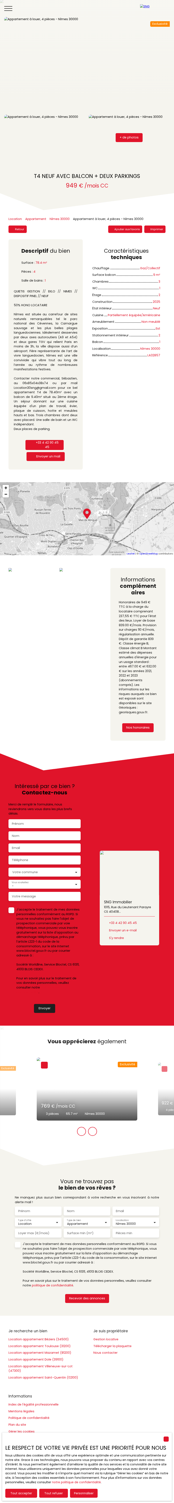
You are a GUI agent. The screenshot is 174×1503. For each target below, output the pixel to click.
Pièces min (124, 1233)
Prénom (18, 824)
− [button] (5, 494)
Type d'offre (24, 1220)
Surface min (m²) (80, 1233)
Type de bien (74, 1220)
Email (16, 848)
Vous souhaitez (20, 882)
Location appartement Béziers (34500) (38, 1339)
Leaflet (131, 553)
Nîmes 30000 (60, 219)
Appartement (35, 219)
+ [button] (5, 488)
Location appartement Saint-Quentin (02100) (43, 1377)
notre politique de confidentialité (76, 1482)
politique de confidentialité (37, 989)
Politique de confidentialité (28, 1418)
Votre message (24, 896)
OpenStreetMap (148, 553)
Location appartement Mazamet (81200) (39, 1353)
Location (15, 219)
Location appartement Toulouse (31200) (39, 1346)
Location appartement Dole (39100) (35, 1359)
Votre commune (25, 872)
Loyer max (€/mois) (33, 1233)
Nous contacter (105, 1353)
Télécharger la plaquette (112, 1346)
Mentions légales (21, 1411)
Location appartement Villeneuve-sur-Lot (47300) (40, 1368)
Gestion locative (105, 1339)
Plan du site (17, 1425)
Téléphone (20, 860)
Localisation (122, 1220)
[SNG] (155, 8)
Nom (15, 836)
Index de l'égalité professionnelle (33, 1404)
